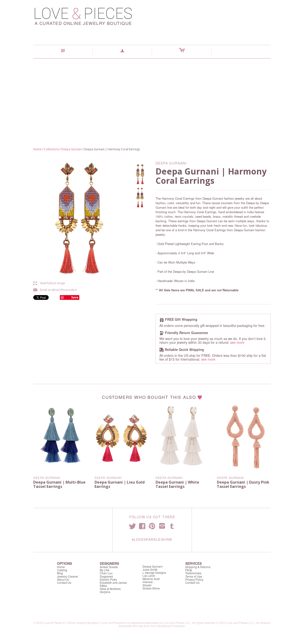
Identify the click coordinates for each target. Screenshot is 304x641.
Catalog (62, 570)
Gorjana (105, 592)
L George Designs (154, 572)
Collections (51, 149)
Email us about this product (55, 289)
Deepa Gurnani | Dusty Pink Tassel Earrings (243, 484)
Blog (60, 573)
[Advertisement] (152, 94)
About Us (63, 579)
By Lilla (104, 570)
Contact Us (64, 582)
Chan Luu (106, 573)
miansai (147, 582)
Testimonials (193, 573)
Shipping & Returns (197, 567)
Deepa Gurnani (71, 149)
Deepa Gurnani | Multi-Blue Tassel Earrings (59, 484)
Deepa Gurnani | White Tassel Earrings (177, 484)
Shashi (147, 585)
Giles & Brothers (110, 589)
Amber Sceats (109, 567)
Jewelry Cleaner (67, 576)
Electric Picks (108, 579)
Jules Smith (149, 569)
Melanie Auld (151, 579)
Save (74, 297)
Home (37, 149)
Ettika (103, 586)
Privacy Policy (194, 579)
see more (237, 342)
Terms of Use (193, 576)
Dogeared (106, 576)
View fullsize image (49, 283)
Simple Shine (151, 588)
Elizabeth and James (113, 582)
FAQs (188, 570)
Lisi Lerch (148, 576)
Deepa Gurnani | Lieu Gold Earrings (120, 484)
